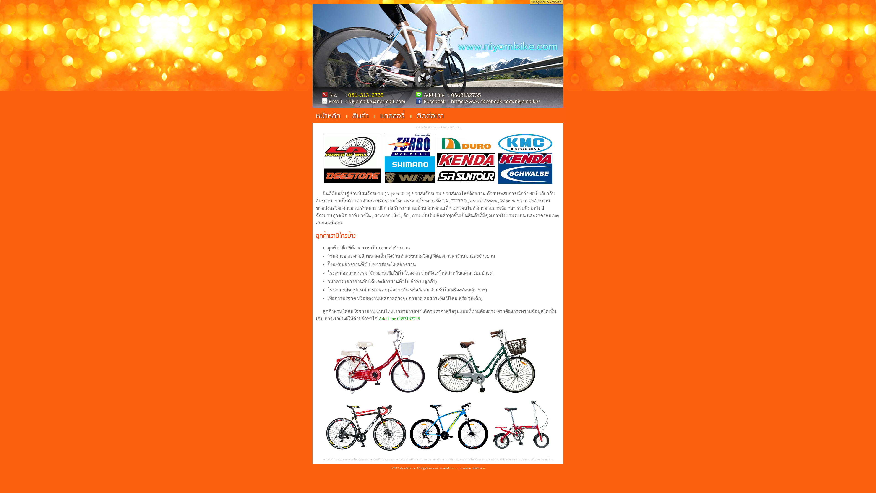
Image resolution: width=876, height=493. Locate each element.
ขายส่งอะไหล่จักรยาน (464, 193)
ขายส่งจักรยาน (426, 193)
